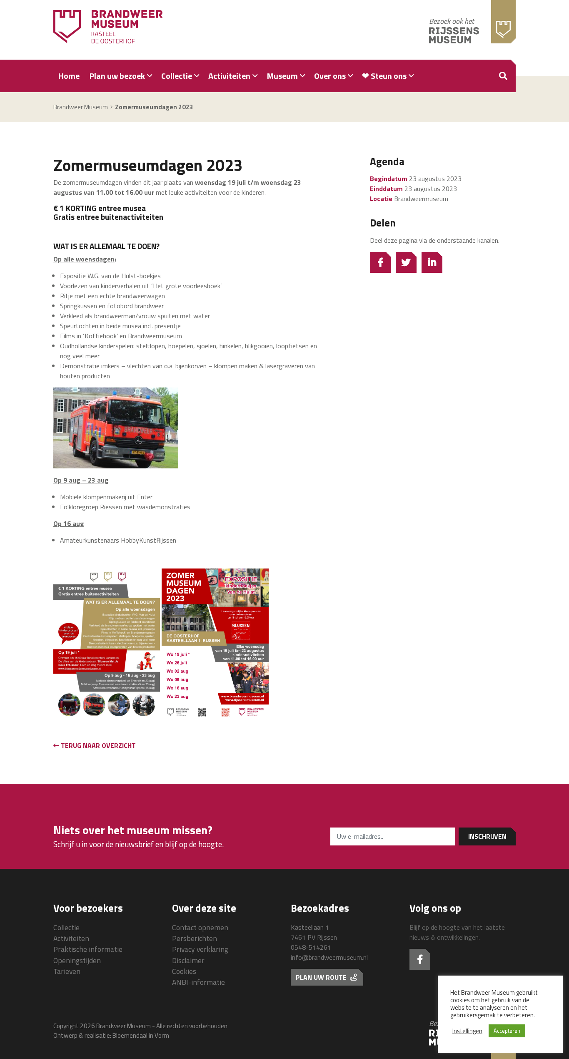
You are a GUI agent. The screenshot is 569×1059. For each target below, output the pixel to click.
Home (69, 75)
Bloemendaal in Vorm (140, 1035)
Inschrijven (487, 836)
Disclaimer (188, 960)
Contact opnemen (200, 927)
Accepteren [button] (507, 1030)
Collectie (176, 75)
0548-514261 (311, 947)
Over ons (330, 75)
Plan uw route (322, 977)
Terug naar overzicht (97, 745)
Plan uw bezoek (117, 75)
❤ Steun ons (384, 75)
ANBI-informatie (198, 982)
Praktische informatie (87, 949)
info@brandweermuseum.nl (329, 957)
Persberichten (194, 938)
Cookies (184, 971)
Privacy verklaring (200, 949)
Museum (282, 75)
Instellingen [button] (467, 1031)
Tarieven (66, 971)
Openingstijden (77, 960)
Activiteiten (229, 75)
